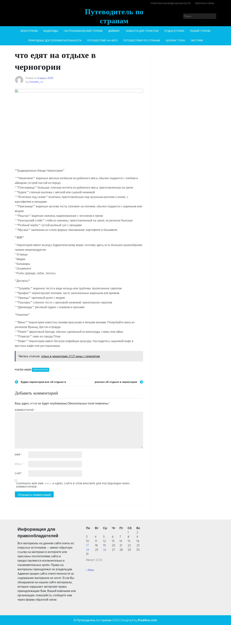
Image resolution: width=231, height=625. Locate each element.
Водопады (50, 31)
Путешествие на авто (102, 40)
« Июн (90, 570)
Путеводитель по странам (114, 16)
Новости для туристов (142, 31)
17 (87, 545)
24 (87, 549)
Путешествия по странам (141, 40)
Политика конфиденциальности (171, 3)
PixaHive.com (147, 620)
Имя (18, 454)
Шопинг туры (175, 40)
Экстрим (197, 40)
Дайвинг (114, 31)
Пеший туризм (200, 31)
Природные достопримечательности (54, 40)
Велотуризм (29, 31)
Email (19, 464)
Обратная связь (204, 3)
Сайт (18, 473)
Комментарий (25, 410)
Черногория (40, 369)
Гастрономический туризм (83, 31)
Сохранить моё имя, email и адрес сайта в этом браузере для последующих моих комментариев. (73, 485)
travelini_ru (36, 81)
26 (104, 549)
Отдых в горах (174, 31)
